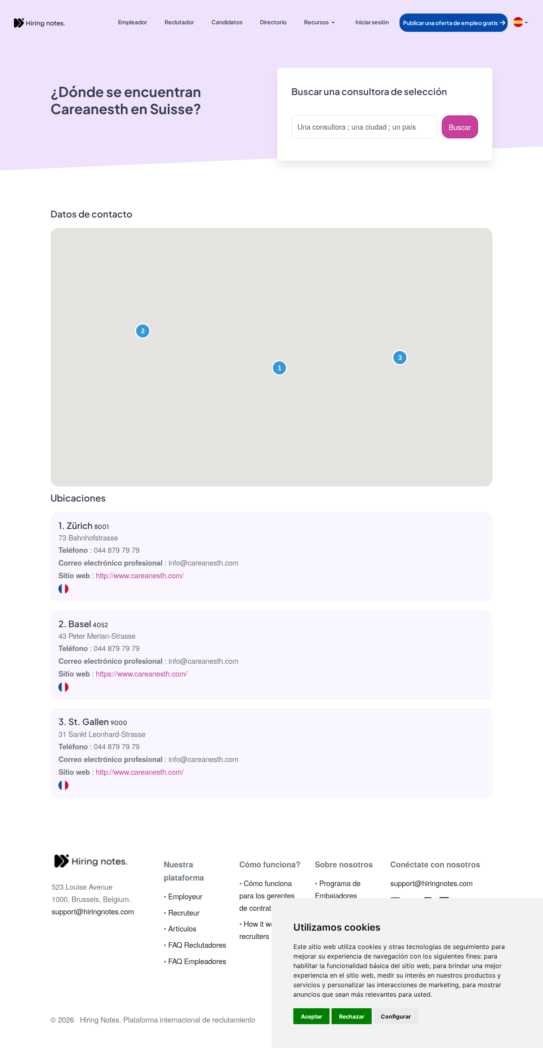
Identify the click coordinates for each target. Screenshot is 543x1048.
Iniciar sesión (372, 21)
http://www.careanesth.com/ (140, 575)
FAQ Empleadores (197, 961)
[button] (279, 368)
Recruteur (184, 912)
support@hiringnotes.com (93, 911)
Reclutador (179, 21)
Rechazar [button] (352, 1016)
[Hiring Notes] (39, 22)
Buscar (460, 127)
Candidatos (226, 21)
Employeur (185, 896)
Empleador (132, 21)
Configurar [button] (396, 1016)
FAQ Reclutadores (197, 944)
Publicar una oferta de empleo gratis (450, 22)
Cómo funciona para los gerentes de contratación (267, 895)
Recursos (316, 21)
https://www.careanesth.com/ (141, 673)
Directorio (273, 21)
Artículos (182, 928)
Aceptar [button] (311, 1016)
